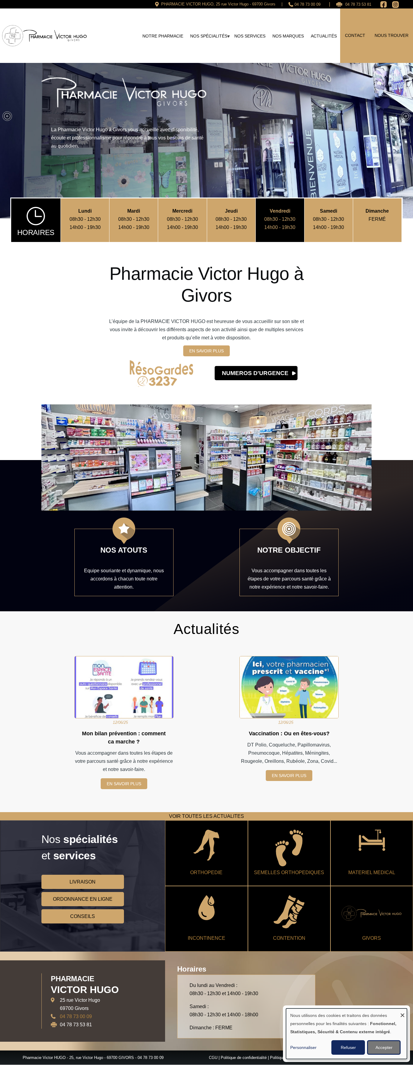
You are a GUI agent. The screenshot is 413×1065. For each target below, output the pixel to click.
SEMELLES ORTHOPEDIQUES (289, 871)
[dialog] (346, 1033)
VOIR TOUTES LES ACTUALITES (206, 815)
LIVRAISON (83, 881)
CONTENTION (289, 937)
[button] (7, 116)
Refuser (348, 1047)
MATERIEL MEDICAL (371, 871)
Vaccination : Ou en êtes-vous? (289, 733)
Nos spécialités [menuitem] (207, 38)
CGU (213, 1057)
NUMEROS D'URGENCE (255, 373)
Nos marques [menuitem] (288, 36)
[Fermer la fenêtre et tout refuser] (402, 1012)
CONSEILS (82, 915)
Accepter (384, 1047)
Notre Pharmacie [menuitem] (162, 36)
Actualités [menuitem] (324, 36)
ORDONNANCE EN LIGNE (82, 898)
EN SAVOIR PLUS (206, 350)
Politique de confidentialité (244, 1057)
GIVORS (371, 937)
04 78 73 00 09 (307, 4)
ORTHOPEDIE (206, 871)
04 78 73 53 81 (358, 4)
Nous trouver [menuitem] (391, 35)
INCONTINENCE (206, 937)
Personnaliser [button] (303, 1047)
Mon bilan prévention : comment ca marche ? (124, 737)
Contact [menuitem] (355, 35)
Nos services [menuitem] (249, 36)
